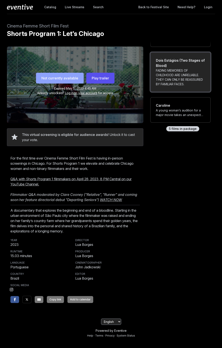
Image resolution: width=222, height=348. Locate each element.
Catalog (50, 7)
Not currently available (59, 78)
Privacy (110, 335)
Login (208, 7)
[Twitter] (27, 299)
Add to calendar (80, 299)
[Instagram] (11, 290)
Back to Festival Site (153, 7)
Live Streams (74, 7)
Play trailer (100, 78)
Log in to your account (81, 93)
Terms (99, 335)
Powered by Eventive (111, 330)
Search (98, 7)
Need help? (186, 7)
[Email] (39, 299)
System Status (126, 335)
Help (90, 335)
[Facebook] (14, 299)
